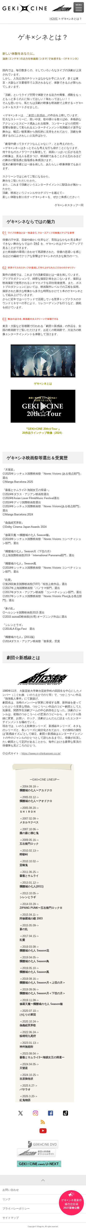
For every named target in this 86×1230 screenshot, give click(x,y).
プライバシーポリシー (16, 1208)
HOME (54, 18)
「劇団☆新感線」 (37, 115)
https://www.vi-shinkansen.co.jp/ (41, 753)
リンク (7, 1199)
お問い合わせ (11, 1189)
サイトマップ (11, 1217)
